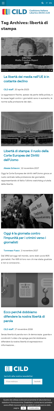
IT (47, 3)
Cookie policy (34, 408)
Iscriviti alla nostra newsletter (18, 376)
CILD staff (8, 90)
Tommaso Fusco (12, 251)
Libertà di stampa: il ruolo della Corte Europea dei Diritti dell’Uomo (26, 156)
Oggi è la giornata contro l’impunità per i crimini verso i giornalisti (25, 238)
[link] (42, 2)
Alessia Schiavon (12, 168)
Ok (23, 408)
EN (50, 3)
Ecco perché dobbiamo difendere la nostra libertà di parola (24, 317)
